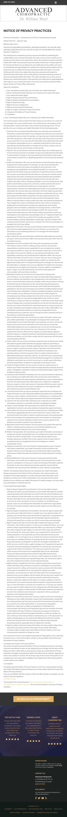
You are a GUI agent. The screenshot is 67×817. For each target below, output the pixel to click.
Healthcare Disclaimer (35, 809)
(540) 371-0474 (9, 2)
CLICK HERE (58, 765)
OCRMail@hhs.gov (9, 679)
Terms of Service (15, 812)
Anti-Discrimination (20, 809)
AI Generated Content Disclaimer (47, 812)
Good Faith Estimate (28, 812)
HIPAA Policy (48, 809)
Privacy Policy (58, 809)
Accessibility (8, 809)
